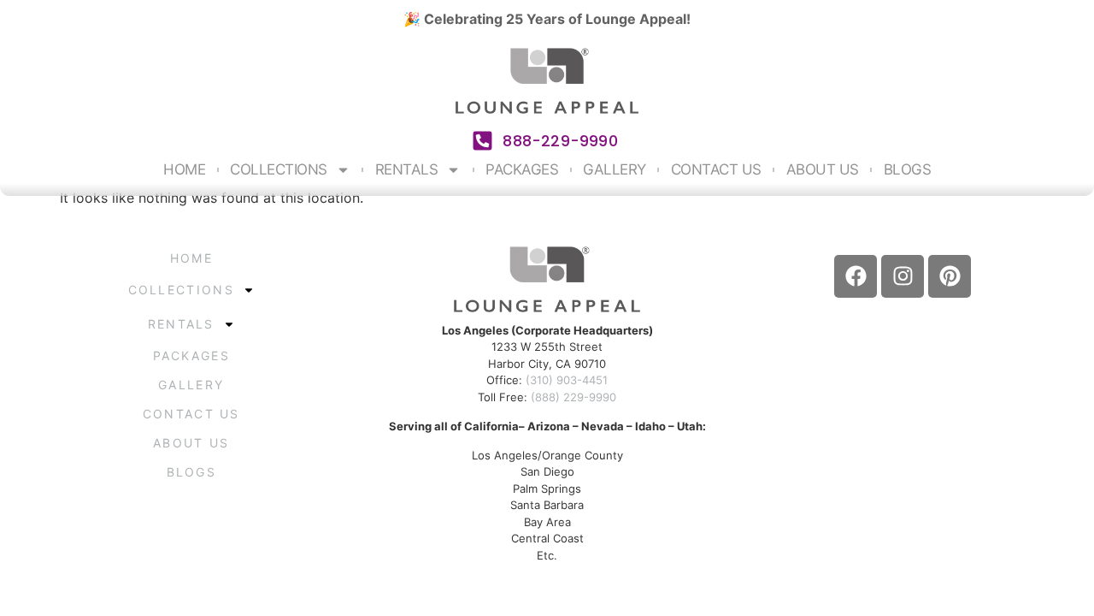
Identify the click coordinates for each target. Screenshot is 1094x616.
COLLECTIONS (278, 169)
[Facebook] (855, 276)
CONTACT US (716, 169)
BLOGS (908, 169)
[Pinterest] (949, 276)
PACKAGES (521, 169)
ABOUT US (822, 169)
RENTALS (406, 169)
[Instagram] (902, 276)
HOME (184, 169)
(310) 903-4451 (567, 380)
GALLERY (614, 169)
